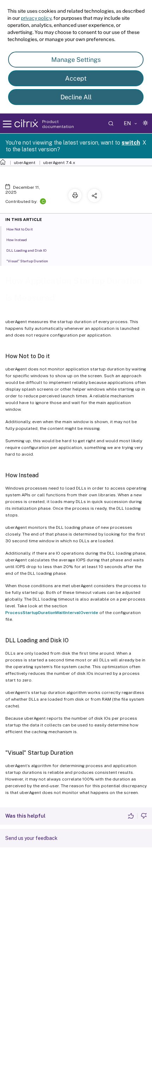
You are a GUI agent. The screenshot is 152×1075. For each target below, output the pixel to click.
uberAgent (24, 162)
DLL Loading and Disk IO (26, 250)
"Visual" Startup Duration (27, 261)
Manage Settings (76, 59)
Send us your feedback (31, 838)
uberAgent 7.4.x (59, 162)
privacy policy (36, 18)
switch (131, 142)
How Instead (16, 240)
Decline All (76, 97)
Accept (76, 78)
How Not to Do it (19, 229)
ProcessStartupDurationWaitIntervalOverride (51, 612)
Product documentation (58, 124)
